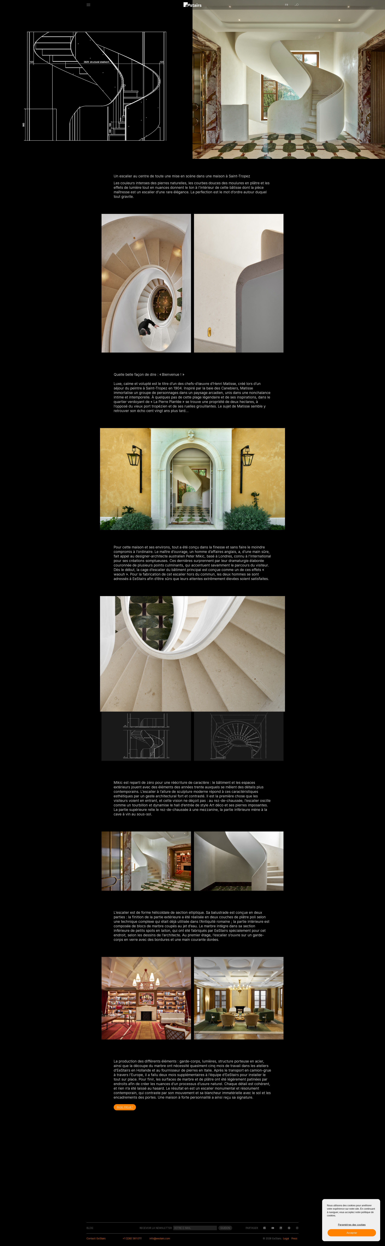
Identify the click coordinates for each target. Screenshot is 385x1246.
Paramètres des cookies (352, 1224)
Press (294, 1238)
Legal (286, 1238)
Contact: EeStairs (96, 1238)
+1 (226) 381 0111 (132, 1238)
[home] (192, 5)
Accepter (351, 1232)
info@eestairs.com (160, 1238)
